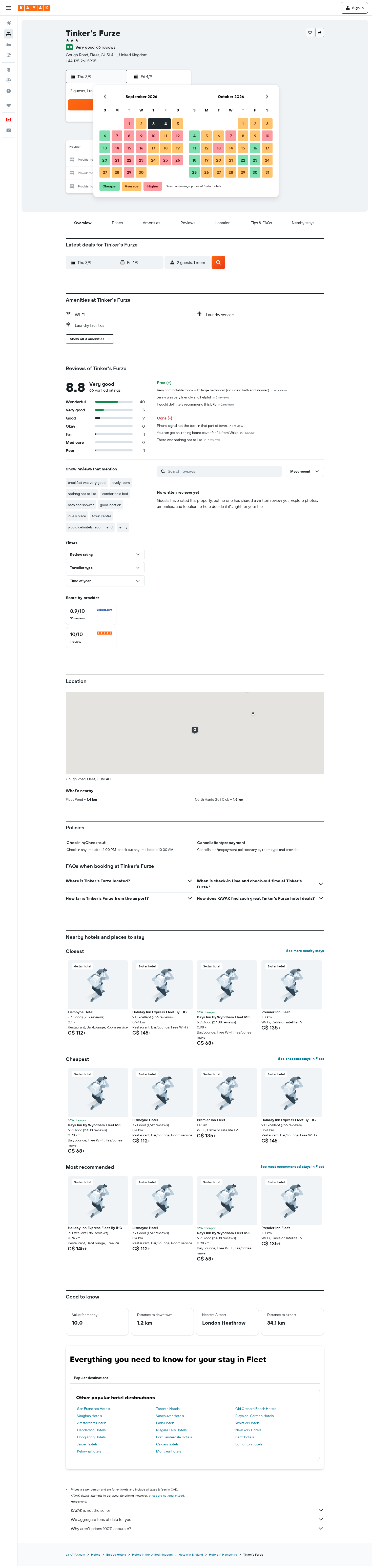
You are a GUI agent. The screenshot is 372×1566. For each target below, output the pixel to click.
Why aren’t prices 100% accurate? (101, 1528)
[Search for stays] (8, 34)
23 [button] (141, 160)
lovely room (121, 482)
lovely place (77, 516)
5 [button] (178, 123)
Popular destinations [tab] (91, 1378)
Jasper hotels (87, 1444)
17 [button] (153, 147)
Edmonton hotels (248, 1444)
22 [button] (129, 160)
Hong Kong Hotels (91, 1437)
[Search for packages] (8, 55)
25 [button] (165, 160)
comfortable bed (115, 493)
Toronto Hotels (167, 1408)
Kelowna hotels (89, 1451)
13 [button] (105, 147)
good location (110, 505)
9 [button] (141, 135)
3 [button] (153, 123)
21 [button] (117, 160)
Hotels (95, 1554)
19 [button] (178, 147)
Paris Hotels (165, 1423)
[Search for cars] (8, 45)
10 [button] (153, 135)
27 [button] (105, 172)
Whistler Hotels (247, 1423)
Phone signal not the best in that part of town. (200, 425)
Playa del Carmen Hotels (254, 1416)
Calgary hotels (167, 1444)
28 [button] (117, 172)
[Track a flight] (8, 80)
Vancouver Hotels (170, 1416)
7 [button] (117, 135)
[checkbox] (91, 614)
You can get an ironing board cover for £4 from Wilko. (205, 432)
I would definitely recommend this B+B (195, 404)
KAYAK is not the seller (90, 1510)
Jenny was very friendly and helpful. (193, 397)
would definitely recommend (90, 527)
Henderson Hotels (91, 1430)
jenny (123, 527)
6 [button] (105, 135)
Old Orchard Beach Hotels (255, 1408)
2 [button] (141, 123)
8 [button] (129, 135)
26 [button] (177, 160)
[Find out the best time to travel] (8, 91)
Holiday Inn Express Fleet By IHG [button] (159, 1012)
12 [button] (178, 135)
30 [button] (141, 172)
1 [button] (129, 123)
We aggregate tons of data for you (101, 1519)
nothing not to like (82, 493)
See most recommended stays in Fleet (292, 1166)
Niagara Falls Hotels (171, 1430)
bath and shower (81, 505)
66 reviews (105, 47)
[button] (8, 7)
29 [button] (129, 172)
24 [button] (153, 160)
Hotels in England (191, 1554)
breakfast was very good (87, 482)
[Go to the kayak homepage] (34, 8)
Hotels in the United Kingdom (152, 1554)
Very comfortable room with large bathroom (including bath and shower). (222, 390)
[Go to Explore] (8, 70)
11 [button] (165, 135)
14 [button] (117, 147)
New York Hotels (248, 1430)
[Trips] (8, 105)
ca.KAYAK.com (75, 1554)
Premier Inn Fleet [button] (275, 1012)
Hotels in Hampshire (223, 1554)
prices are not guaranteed (166, 1495)
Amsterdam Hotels (91, 1423)
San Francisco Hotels (93, 1408)
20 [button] (104, 160)
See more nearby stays (305, 950)
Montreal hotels (168, 1451)
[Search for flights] (8, 23)
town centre (101, 516)
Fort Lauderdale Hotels (174, 1437)
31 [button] (267, 172)
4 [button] (165, 123)
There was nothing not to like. (188, 439)
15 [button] (129, 147)
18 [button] (166, 147)
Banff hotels (244, 1437)
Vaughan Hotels (89, 1416)
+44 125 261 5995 (81, 60)
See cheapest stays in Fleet (301, 1058)
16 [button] (141, 147)
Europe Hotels (116, 1554)
